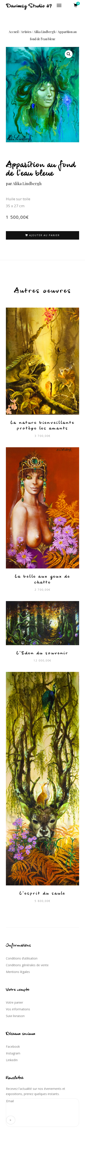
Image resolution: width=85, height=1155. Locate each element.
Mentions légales (18, 972)
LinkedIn (12, 1060)
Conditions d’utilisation (21, 958)
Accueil (14, 32)
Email (10, 1101)
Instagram (13, 1053)
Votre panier (14, 1002)
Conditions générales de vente (27, 965)
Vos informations (18, 1009)
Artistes (26, 32)
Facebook (13, 1046)
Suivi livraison (15, 1016)
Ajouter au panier (44, 235)
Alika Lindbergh (44, 32)
